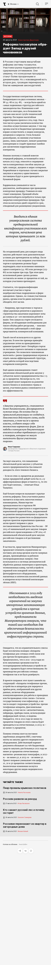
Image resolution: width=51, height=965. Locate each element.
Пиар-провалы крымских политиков (24, 788)
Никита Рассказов (24, 792)
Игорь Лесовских (24, 803)
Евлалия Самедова (24, 817)
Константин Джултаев (28, 40)
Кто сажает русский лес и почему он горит (23, 811)
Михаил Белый (23, 831)
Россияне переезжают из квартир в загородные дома (24, 825)
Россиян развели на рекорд (20, 799)
